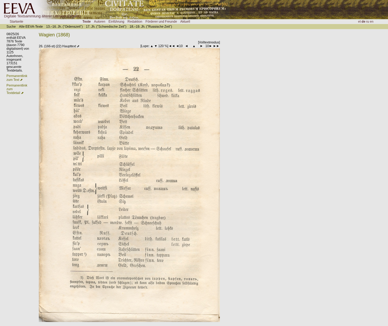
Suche (11, 26)
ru (367, 21)
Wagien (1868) (54, 34)
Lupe (145, 46)
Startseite (16, 21)
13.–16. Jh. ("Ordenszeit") (64, 26)
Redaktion (135, 21)
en (371, 21)
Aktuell (185, 21)
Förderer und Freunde (161, 21)
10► (208, 46)
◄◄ (172, 46)
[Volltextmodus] (209, 42)
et (359, 21)
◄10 (179, 46)
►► (216, 46)
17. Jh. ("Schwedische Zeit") (106, 26)
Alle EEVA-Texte (31, 26)
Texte (86, 21)
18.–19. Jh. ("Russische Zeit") (151, 26)
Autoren (99, 21)
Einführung (116, 21)
